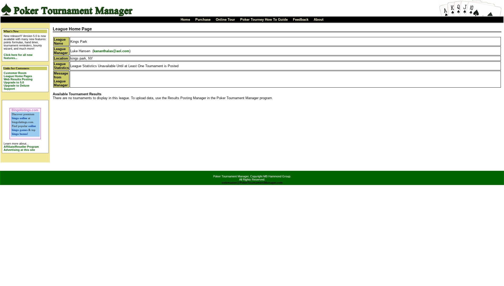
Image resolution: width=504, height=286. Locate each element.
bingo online (19, 118)
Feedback (300, 20)
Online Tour (225, 20)
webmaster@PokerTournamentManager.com (252, 182)
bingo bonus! (20, 133)
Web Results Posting (18, 79)
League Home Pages (18, 76)
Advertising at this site (19, 149)
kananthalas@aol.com (111, 51)
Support (9, 88)
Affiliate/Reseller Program (21, 146)
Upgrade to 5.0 (14, 82)
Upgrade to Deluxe (16, 85)
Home (185, 20)
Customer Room (15, 73)
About (318, 20)
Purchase (203, 20)
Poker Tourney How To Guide (264, 20)
